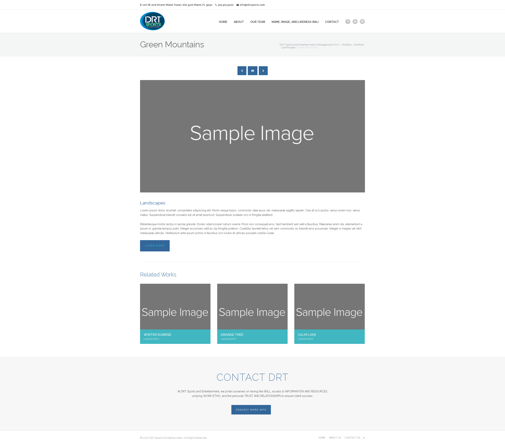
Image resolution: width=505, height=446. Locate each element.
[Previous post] (242, 70)
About (239, 21)
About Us (335, 437)
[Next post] (263, 70)
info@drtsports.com (252, 5)
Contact (332, 21)
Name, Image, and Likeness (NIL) (295, 21)
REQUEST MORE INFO (251, 409)
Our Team (257, 21)
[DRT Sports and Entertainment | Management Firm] (152, 20)
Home (223, 21)
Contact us (352, 437)
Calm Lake (307, 335)
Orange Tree (232, 335)
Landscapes (152, 202)
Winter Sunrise (157, 335)
